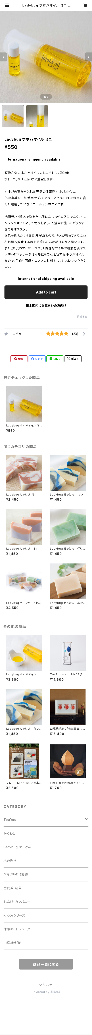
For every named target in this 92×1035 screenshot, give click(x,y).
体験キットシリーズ (17, 929)
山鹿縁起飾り (13, 943)
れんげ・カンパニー (17, 902)
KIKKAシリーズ (14, 915)
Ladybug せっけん (17, 847)
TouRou (10, 820)
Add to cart (46, 292)
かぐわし (10, 833)
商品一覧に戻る (46, 964)
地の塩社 (10, 861)
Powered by (41, 992)
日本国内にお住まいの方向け (46, 305)
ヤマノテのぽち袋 (16, 874)
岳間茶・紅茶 (13, 888)
